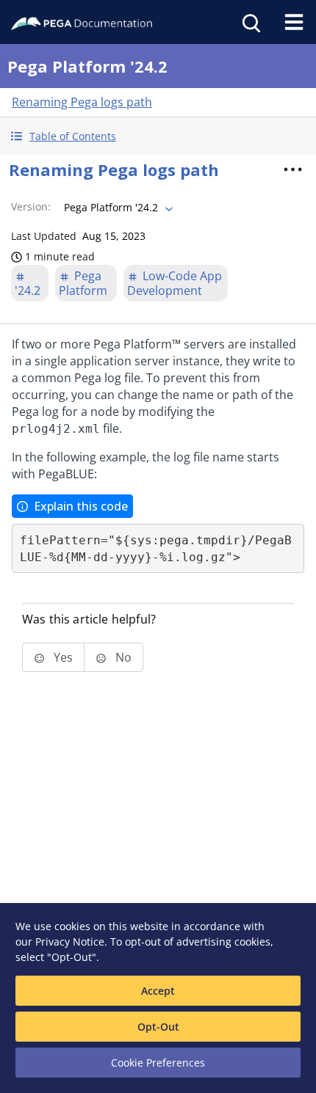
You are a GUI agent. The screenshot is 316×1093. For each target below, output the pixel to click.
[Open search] (250, 22)
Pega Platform (83, 283)
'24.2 (27, 290)
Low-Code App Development (174, 283)
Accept (158, 991)
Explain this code (81, 506)
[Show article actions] (293, 169)
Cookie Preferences (158, 1063)
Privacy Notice (69, 941)
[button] (158, 136)
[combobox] (117, 207)
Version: (31, 206)
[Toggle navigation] (294, 22)
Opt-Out (158, 1027)
